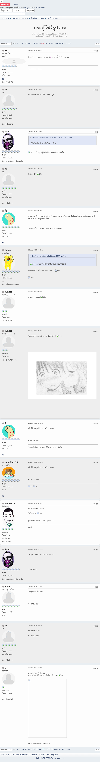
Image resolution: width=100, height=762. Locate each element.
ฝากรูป (40, 68)
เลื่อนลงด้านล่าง (6, 43)
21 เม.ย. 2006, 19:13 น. (35, 169)
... (21, 43)
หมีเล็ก (8, 250)
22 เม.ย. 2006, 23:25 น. (35, 668)
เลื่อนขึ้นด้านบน (6, 749)
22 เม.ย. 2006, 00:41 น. (35, 211)
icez (6, 50)
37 (49, 43)
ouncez (8, 291)
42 (63, 43)
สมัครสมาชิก (40, 8)
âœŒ (7, 586)
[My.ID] (3, 242)
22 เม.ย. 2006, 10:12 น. (35, 331)
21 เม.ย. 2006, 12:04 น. (35, 89)
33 (37, 43)
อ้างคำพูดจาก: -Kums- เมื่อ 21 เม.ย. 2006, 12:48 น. (49, 256)
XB (6, 89)
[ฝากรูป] (3, 79)
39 (55, 43)
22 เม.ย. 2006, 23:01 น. (35, 625)
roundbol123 (11, 462)
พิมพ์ (97, 43)
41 (60, 43)
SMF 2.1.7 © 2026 (43, 758)
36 (46, 43)
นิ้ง (6, 210)
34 (40, 43)
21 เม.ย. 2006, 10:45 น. (35, 50)
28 (23, 43)
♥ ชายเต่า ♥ (10, 503)
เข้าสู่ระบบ (28, 8)
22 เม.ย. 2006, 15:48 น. (35, 462)
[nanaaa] (3, 496)
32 (34, 43)
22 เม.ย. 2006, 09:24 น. (35, 292)
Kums (8, 131)
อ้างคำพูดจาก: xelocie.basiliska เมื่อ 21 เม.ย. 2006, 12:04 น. (52, 137)
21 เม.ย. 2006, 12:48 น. (35, 131)
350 (68, 43)
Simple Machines (57, 758)
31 (31, 43)
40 (57, 43)
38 (52, 43)
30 (29, 43)
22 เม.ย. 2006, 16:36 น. (35, 503)
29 (26, 43)
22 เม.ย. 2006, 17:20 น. (35, 586)
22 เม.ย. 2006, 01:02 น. (35, 250)
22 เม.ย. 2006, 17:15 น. (35, 549)
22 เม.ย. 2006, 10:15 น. (35, 423)
